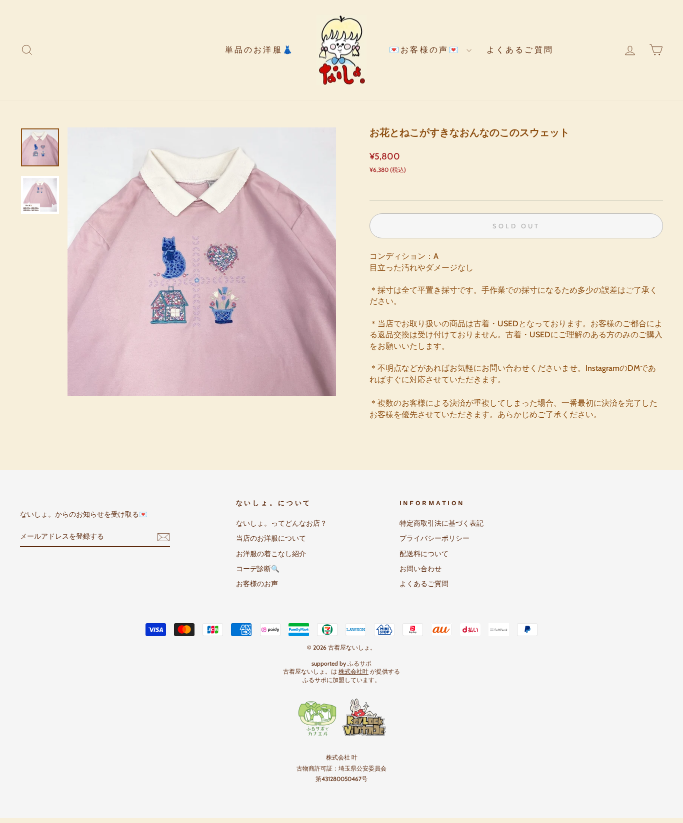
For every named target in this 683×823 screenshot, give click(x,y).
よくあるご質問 (520, 49)
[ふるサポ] (342, 718)
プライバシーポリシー (435, 538)
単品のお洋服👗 (259, 49)
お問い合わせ (421, 569)
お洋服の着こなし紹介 (271, 554)
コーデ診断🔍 (258, 569)
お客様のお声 (257, 584)
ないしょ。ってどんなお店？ (281, 523)
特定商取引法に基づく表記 (442, 523)
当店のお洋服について (271, 538)
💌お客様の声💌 (426, 49)
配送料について (424, 554)
